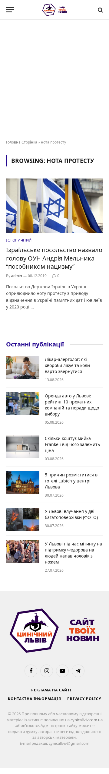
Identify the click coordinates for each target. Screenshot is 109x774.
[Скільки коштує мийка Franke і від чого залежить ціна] (22, 446)
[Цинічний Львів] (54, 10)
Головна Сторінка (21, 142)
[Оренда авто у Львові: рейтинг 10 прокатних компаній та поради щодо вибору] (22, 403)
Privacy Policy (84, 698)
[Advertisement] (54, 80)
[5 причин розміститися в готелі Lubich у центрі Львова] (22, 482)
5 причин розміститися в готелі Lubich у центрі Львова (71, 481)
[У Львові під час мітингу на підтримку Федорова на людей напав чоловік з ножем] (22, 551)
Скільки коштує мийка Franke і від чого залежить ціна (72, 444)
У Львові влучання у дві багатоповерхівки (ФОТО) (71, 514)
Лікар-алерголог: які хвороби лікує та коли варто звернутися (67, 365)
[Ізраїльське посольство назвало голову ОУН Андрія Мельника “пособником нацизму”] (54, 205)
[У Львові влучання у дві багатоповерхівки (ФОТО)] (22, 519)
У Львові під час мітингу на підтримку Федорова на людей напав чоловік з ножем (73, 553)
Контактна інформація (34, 698)
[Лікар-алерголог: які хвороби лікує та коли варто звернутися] (22, 367)
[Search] (100, 10)
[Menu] (10, 10)
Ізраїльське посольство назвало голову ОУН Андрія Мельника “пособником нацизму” (54, 258)
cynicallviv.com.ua (87, 719)
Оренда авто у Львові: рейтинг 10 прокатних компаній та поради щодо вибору (72, 405)
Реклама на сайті (51, 690)
